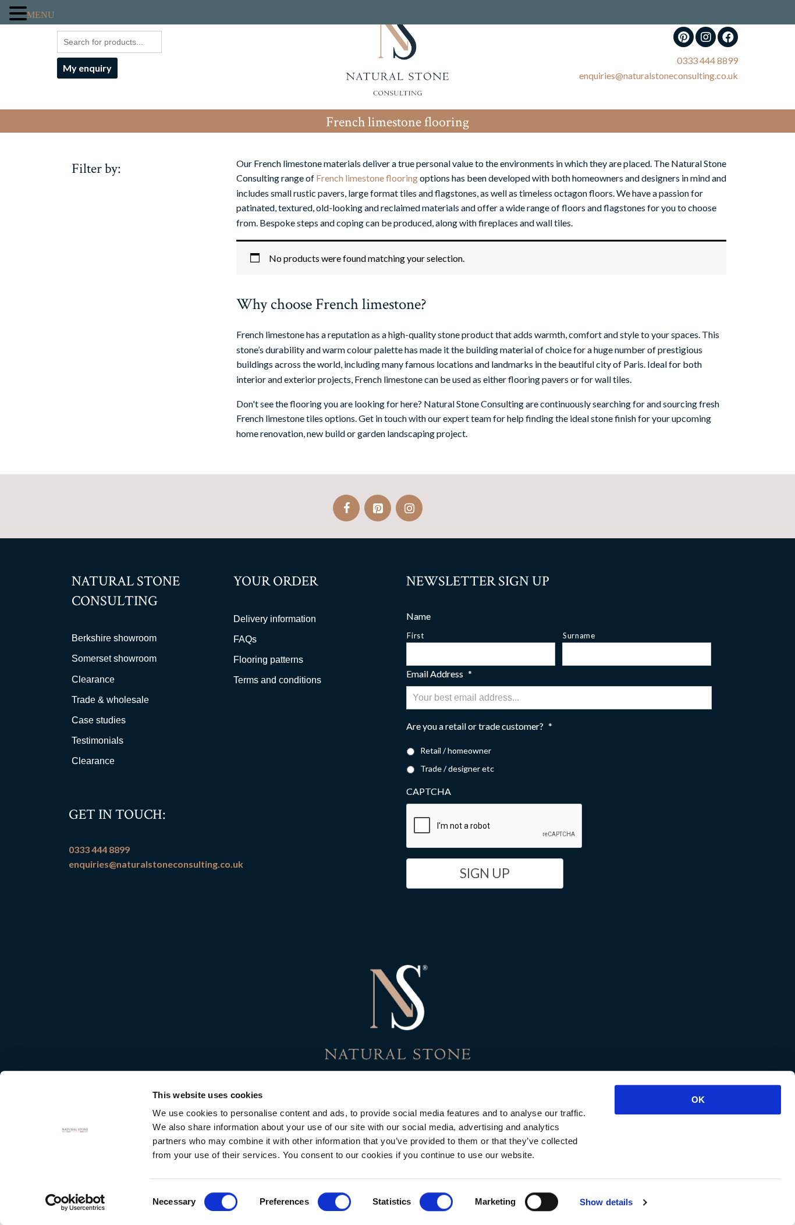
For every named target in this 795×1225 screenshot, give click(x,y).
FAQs (245, 639)
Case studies (99, 720)
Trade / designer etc (457, 768)
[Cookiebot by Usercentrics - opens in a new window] (75, 1202)
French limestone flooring (367, 177)
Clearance (93, 679)
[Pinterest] (377, 508)
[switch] (334, 1201)
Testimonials (97, 740)
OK (698, 1100)
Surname (579, 635)
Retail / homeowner (455, 750)
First (415, 635)
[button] (18, 14)
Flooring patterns (268, 660)
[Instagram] (409, 508)
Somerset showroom (114, 658)
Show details (606, 1202)
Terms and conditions (277, 680)
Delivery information (274, 619)
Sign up (485, 873)
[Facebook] (346, 508)
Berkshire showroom (114, 638)
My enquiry (87, 67)
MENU (41, 14)
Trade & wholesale (110, 700)
